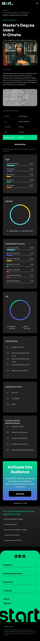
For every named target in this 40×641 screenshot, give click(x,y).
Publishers (7, 565)
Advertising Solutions (12, 574)
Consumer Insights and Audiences (16, 13)
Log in (6, 599)
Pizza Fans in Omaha (10, 524)
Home (5, 10)
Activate (20, 494)
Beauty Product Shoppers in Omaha (15, 530)
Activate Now (20, 144)
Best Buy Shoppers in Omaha (13, 519)
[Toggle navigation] (36, 3)
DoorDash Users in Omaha (12, 540)
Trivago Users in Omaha (11, 535)
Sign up (7, 603)
